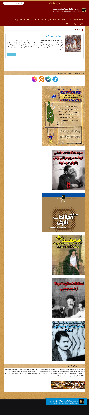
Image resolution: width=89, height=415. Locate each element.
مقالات (64, 19)
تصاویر (59, 19)
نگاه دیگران (27, 19)
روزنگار (16, 19)
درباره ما (66, 24)
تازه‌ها (34, 19)
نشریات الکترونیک (77, 24)
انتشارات (70, 19)
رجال (21, 19)
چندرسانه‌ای (47, 19)
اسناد (54, 19)
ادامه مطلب (11, 55)
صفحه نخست (78, 19)
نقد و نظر (40, 19)
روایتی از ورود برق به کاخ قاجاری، (52, 36)
